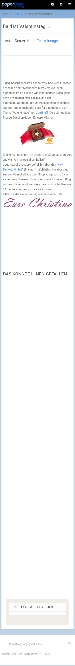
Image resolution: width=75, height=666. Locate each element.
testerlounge (47, 41)
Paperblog (15, 644)
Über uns (17, 653)
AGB (47, 653)
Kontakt (5, 653)
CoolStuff (42, 112)
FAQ (41, 653)
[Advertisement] (37, 439)
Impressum (30, 653)
